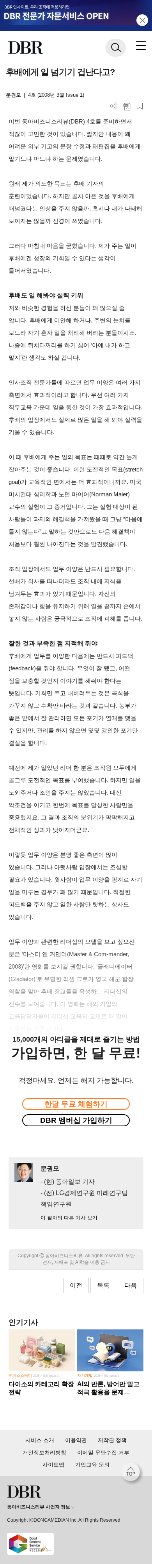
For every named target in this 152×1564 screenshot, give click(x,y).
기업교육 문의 (92, 1464)
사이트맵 (53, 1464)
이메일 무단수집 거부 (103, 1452)
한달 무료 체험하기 (76, 1104)
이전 (76, 1285)
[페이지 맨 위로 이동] (132, 1474)
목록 (103, 1285)
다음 (130, 1285)
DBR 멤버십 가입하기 (76, 1120)
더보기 (114, 106)
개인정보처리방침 (44, 1452)
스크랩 (139, 106)
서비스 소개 (39, 1440)
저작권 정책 (112, 1440)
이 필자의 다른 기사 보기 (69, 1218)
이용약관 (76, 1440)
